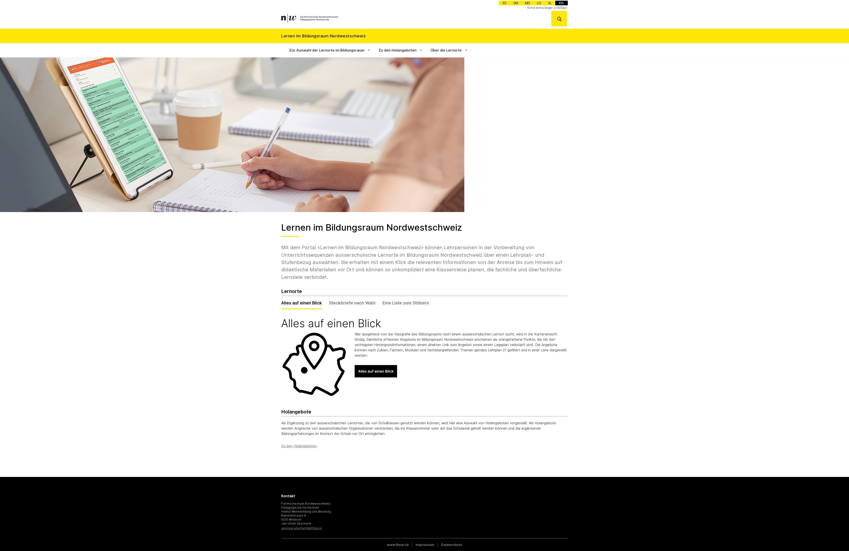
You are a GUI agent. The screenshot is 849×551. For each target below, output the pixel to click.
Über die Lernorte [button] (446, 50)
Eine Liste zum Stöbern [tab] (405, 303)
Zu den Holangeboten (299, 446)
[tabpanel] (424, 357)
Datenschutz (451, 545)
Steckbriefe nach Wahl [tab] (352, 303)
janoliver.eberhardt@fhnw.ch (301, 528)
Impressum (425, 545)
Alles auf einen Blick (376, 371)
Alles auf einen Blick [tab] (301, 303)
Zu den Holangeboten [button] (398, 50)
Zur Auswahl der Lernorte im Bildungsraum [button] (326, 50)
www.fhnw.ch (398, 545)
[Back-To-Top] (826, 536)
